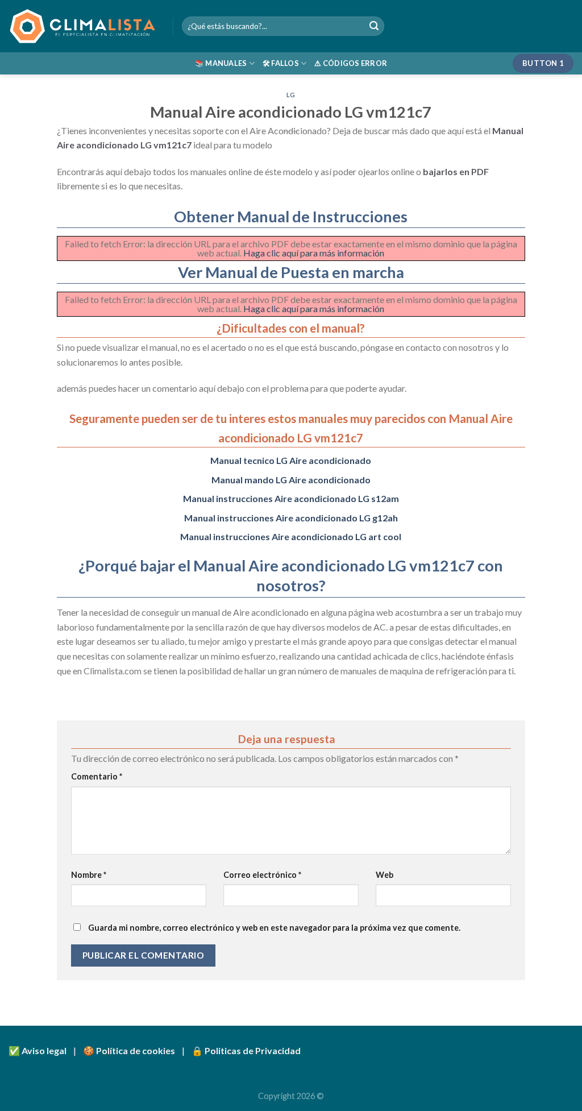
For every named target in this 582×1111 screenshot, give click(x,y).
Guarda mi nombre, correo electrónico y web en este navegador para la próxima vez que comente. (274, 927)
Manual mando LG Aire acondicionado (291, 479)
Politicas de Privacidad (253, 1050)
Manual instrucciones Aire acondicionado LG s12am (291, 498)
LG (291, 94)
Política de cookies (135, 1050)
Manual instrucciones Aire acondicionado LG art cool (290, 536)
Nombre (88, 875)
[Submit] (374, 26)
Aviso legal (44, 1050)
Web (384, 875)
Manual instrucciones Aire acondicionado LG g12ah (291, 517)
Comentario (96, 776)
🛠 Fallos (281, 63)
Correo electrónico (262, 875)
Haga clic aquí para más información (313, 252)
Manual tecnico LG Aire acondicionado (290, 460)
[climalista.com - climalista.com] (82, 26)
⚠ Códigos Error (350, 63)
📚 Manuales (221, 63)
